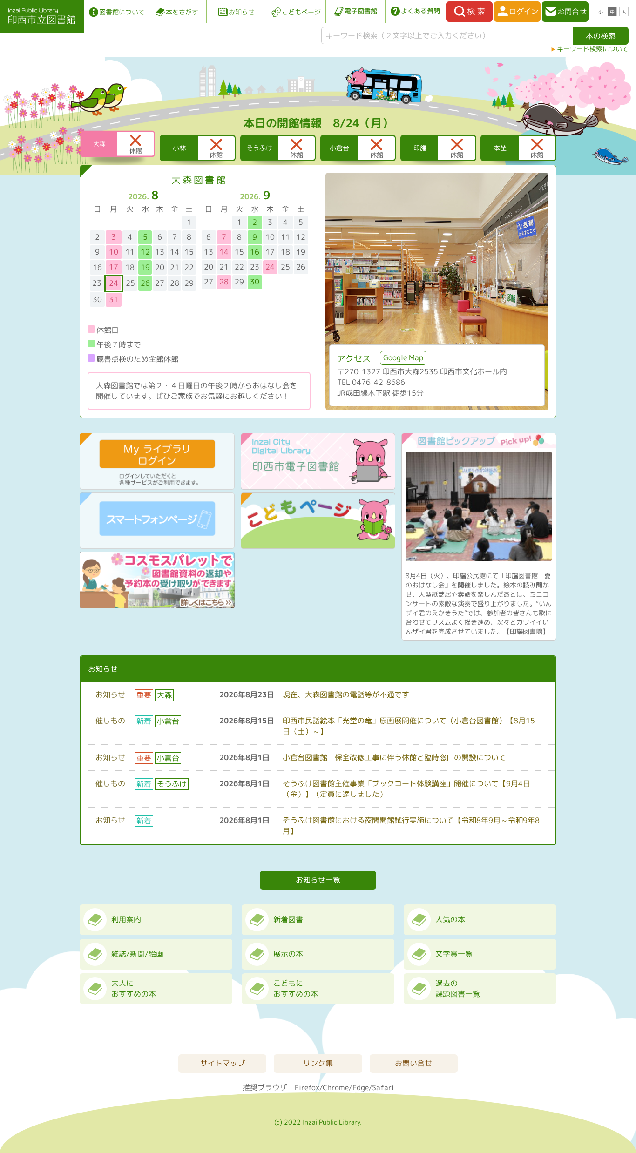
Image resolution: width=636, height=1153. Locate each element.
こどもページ (301, 11)
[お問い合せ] (565, 11)
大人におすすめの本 (133, 988)
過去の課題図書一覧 (457, 988)
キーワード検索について (593, 48)
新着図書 (288, 919)
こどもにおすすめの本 (295, 988)
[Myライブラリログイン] (517, 11)
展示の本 (288, 954)
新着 (143, 721)
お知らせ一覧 (318, 880)
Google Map (403, 357)
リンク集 (318, 1063)
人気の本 (450, 919)
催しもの (110, 720)
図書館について (122, 11)
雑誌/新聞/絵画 (137, 954)
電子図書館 (361, 11)
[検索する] (469, 11)
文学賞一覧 (454, 954)
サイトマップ (222, 1063)
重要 (143, 695)
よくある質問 (420, 11)
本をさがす (182, 11)
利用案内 (126, 919)
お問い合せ (413, 1063)
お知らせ (242, 11)
